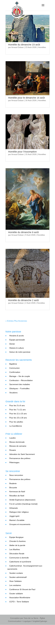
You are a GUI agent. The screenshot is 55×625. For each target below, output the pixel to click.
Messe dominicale (17, 442)
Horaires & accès (16, 336)
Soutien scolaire (16, 573)
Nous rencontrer (16, 475)
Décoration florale (16, 553)
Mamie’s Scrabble (16, 520)
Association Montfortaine (19, 597)
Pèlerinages (14, 462)
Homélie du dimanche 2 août (23, 300)
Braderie (13, 483)
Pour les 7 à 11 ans (17, 410)
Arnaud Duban (17, 47)
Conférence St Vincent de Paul (22, 589)
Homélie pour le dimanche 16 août (26, 97)
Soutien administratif (18, 577)
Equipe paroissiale (17, 340)
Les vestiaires (15, 585)
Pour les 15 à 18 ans (18, 418)
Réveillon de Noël (16, 496)
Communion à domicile (19, 558)
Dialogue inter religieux (19, 512)
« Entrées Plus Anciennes (16, 321)
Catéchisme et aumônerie (20, 562)
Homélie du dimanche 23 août (24, 44)
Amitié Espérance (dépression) (22, 500)
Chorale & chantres (17, 541)
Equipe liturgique (16, 537)
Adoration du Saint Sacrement (22, 454)
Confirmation (14, 372)
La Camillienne (15, 426)
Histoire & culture (16, 348)
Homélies (42, 47)
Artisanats (13, 508)
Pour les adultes (16, 422)
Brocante (13, 487)
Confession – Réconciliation (21, 380)
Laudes (12, 438)
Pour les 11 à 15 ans (18, 414)
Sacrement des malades (19, 384)
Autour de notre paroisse (19, 352)
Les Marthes (14, 549)
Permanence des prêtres (19, 458)
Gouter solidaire (16, 593)
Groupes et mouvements (19, 524)
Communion (14, 368)
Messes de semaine (17, 446)
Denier (12, 344)
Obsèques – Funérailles (19, 388)
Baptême (13, 364)
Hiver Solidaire (15, 581)
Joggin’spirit (14, 516)
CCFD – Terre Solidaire (19, 602)
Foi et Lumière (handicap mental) (23, 504)
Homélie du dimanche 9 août (23, 232)
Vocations (13, 393)
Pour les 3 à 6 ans (17, 405)
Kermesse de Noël (17, 491)
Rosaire (12, 450)
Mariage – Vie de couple (19, 376)
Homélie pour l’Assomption (22, 151)
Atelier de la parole (17, 545)
